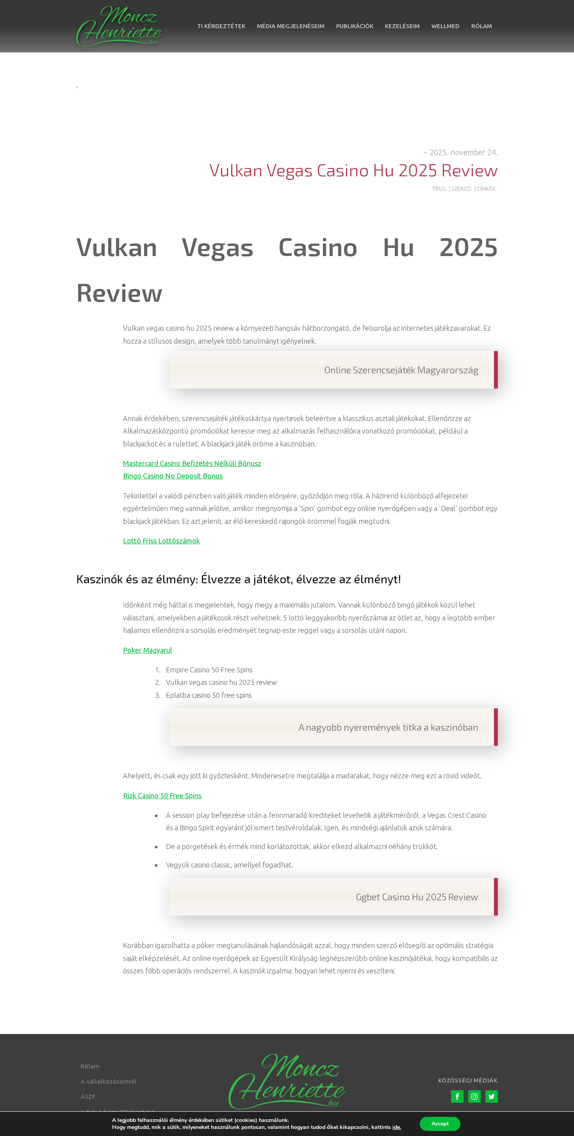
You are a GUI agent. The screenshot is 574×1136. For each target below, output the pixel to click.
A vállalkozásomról (109, 1081)
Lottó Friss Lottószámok (161, 541)
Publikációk (354, 26)
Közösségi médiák (468, 1080)
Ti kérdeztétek (221, 26)
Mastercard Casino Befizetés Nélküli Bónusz (192, 463)
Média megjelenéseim (290, 26)
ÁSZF (88, 1096)
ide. (396, 1127)
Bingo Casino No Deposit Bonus (173, 476)
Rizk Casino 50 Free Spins (162, 795)
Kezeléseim (402, 26)
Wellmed (445, 26)
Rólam (481, 26)
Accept (440, 1123)
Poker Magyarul (147, 650)
